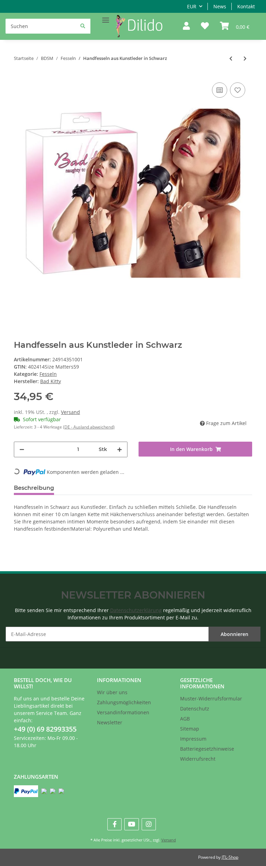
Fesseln (48, 374)
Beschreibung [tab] (34, 488)
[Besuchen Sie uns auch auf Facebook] (114, 824)
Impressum (193, 738)
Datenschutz (194, 708)
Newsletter (109, 722)
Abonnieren (234, 634)
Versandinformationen (123, 712)
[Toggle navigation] (105, 17)
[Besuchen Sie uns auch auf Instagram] (149, 824)
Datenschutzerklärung (136, 610)
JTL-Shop (230, 857)
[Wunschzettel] (204, 26)
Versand (70, 412)
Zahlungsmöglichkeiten (124, 702)
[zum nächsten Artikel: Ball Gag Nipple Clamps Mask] (245, 58)
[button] (186, 26)
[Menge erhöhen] (119, 449)
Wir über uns (112, 692)
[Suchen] (82, 26)
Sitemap (189, 728)
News (219, 6)
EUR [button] (191, 6)
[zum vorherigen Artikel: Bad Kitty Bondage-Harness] (231, 58)
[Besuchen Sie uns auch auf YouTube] (131, 824)
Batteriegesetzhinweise (207, 748)
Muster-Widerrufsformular (211, 698)
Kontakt (246, 6)
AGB (185, 718)
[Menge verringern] (21, 449)
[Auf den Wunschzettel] (237, 90)
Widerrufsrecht (197, 758)
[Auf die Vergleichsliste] (219, 90)
